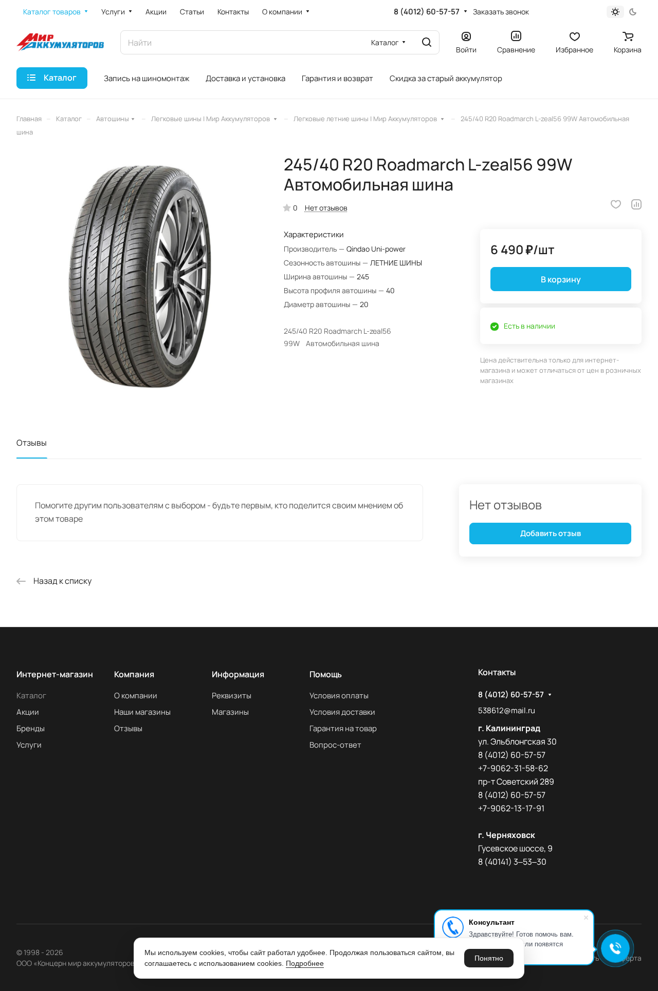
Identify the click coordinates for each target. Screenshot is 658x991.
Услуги (29, 744)
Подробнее (305, 963)
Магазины (230, 712)
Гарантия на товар (343, 728)
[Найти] (427, 42)
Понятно (488, 958)
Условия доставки (342, 712)
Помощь (325, 674)
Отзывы (31, 442)
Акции (27, 712)
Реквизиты (231, 695)
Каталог (31, 695)
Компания (134, 674)
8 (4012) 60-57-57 (427, 11)
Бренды (30, 728)
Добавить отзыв (550, 533)
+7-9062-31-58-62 (513, 768)
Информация (238, 674)
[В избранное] (616, 204)
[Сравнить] (636, 204)
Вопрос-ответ (335, 744)
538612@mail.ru (506, 710)
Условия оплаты (339, 695)
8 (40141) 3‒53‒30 (512, 861)
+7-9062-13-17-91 (511, 808)
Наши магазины (142, 712)
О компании (135, 695)
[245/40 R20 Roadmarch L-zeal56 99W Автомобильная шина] (139, 278)
